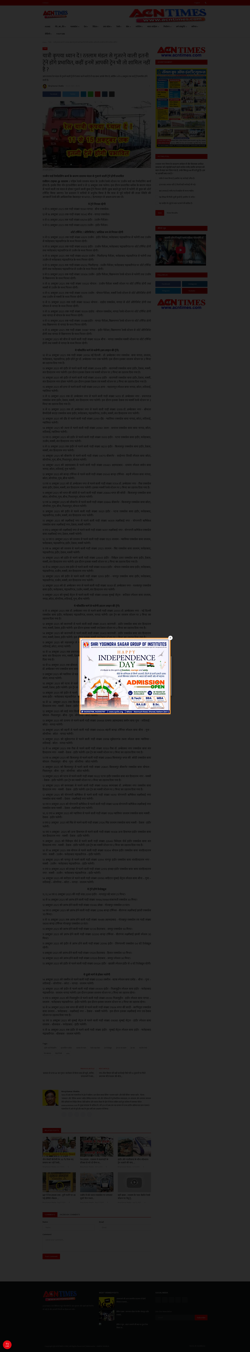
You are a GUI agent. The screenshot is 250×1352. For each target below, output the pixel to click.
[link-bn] (125, 675)
